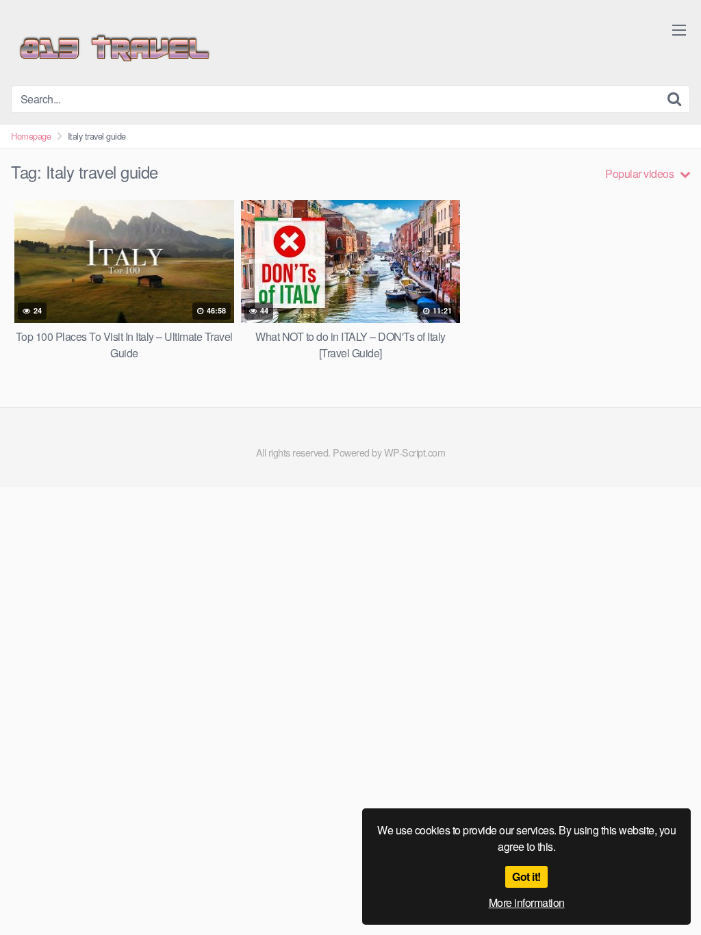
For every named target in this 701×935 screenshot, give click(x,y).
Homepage (31, 135)
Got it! (526, 876)
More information (527, 902)
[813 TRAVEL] (113, 48)
